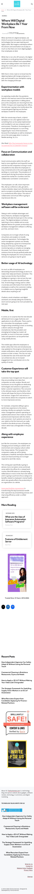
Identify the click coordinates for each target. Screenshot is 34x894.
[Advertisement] (17, 630)
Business (4, 15)
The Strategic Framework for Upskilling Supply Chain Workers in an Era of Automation (16, 690)
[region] (17, 879)
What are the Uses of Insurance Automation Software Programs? (15, 519)
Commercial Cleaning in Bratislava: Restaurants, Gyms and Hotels (14, 673)
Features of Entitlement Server (16, 540)
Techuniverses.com (14, 791)
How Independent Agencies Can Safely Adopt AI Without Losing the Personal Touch (16, 664)
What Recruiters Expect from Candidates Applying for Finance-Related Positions (14, 701)
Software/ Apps (10, 513)
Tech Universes (13, 33)
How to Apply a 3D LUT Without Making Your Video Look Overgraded (16, 681)
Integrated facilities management (12, 488)
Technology (9, 535)
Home (3, 10)
